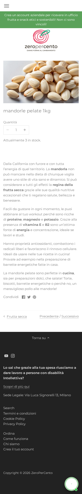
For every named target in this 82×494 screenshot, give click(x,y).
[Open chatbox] (72, 484)
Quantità (10, 122)
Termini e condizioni (19, 413)
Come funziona (15, 439)
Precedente (49, 316)
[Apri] (6, 6)
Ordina (9, 433)
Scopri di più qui (16, 386)
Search (8, 408)
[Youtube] (6, 355)
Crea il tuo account (18, 449)
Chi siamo (11, 444)
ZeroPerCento (42, 473)
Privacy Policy (14, 424)
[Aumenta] (25, 130)
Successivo (70, 316)
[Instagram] (13, 355)
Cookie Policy (14, 419)
